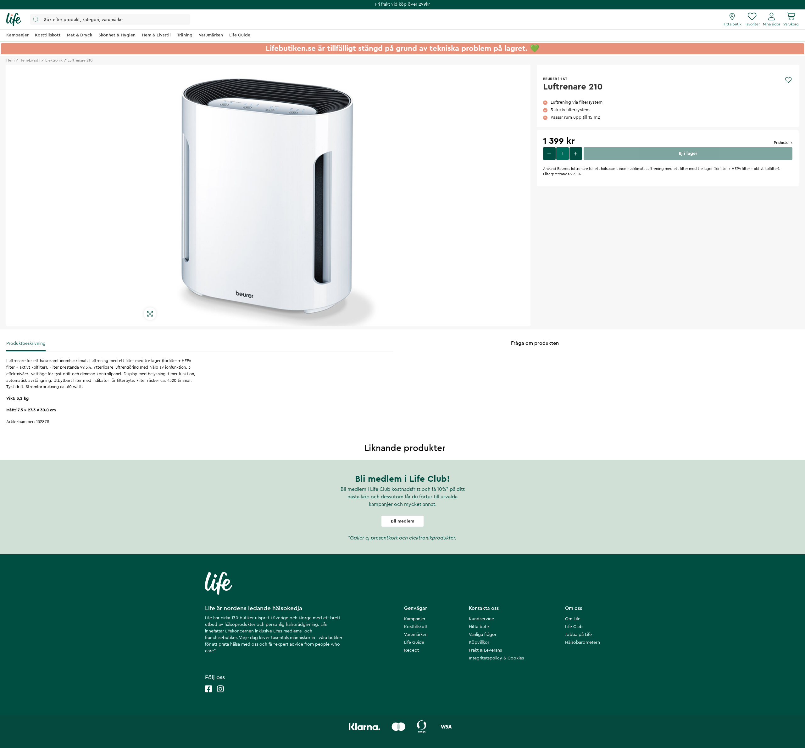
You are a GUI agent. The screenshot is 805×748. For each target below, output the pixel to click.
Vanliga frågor (483, 634)
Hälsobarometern (582, 642)
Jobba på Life (578, 634)
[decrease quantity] (549, 153)
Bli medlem (402, 521)
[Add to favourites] (788, 80)
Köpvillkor (479, 642)
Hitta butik (479, 627)
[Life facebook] (208, 695)
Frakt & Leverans (485, 650)
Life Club (574, 627)
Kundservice (481, 619)
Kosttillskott (416, 627)
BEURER (550, 79)
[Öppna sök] (110, 19)
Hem (10, 60)
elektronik (54, 60)
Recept (411, 650)
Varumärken (416, 634)
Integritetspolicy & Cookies (496, 658)
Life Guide (414, 642)
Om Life (572, 619)
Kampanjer (414, 619)
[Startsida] (13, 19)
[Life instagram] (220, 695)
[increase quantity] (575, 153)
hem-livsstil (29, 60)
